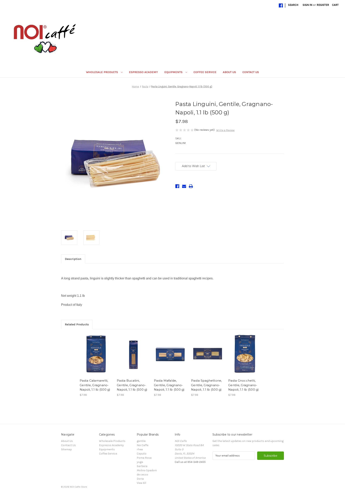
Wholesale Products (102, 72)
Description (73, 259)
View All (141, 483)
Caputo (141, 453)
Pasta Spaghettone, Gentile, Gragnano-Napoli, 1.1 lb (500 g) (206, 385)
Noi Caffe (142, 445)
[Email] (184, 186)
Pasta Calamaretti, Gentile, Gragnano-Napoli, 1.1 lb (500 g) (95, 385)
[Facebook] (281, 5)
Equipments (173, 72)
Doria (140, 478)
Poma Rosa (144, 457)
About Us (229, 72)
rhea (140, 449)
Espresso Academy (143, 72)
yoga (140, 462)
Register (323, 5)
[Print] (191, 186)
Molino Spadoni (147, 470)
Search (293, 5)
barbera (142, 466)
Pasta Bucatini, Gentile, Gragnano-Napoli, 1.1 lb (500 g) (132, 385)
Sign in (307, 5)
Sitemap (66, 449)
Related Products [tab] (77, 324)
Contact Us (250, 72)
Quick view (96, 354)
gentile (141, 441)
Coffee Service (204, 72)
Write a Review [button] (225, 130)
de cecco (142, 474)
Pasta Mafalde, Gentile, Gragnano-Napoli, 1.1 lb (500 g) (169, 385)
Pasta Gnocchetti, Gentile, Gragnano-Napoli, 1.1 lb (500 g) (243, 385)
